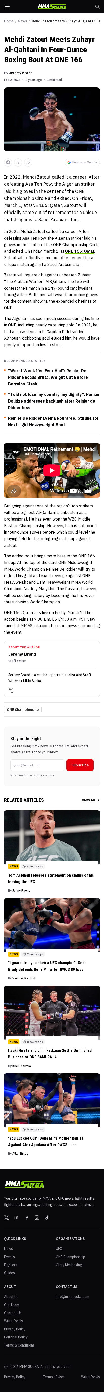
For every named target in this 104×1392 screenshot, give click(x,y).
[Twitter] (10, 690)
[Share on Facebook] (8, 162)
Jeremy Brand (21, 72)
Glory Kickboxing (69, 1265)
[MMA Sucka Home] (52, 6)
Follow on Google (84, 162)
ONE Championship (70, 244)
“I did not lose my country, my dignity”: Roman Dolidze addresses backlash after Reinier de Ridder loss (53, 401)
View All (88, 800)
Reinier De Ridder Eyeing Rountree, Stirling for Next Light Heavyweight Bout (53, 421)
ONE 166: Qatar (79, 251)
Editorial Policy (16, 1337)
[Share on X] (18, 162)
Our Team (11, 1305)
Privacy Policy (14, 1329)
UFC (59, 1248)
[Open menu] (7, 7)
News (22, 21)
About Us (11, 1296)
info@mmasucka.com (72, 1296)
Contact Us (13, 1313)
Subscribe (80, 765)
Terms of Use (53, 1377)
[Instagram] (36, 1217)
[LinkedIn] (16, 1217)
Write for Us (13, 1321)
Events (9, 1257)
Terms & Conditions (19, 1345)
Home (9, 21)
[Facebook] (26, 1217)
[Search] (97, 6)
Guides (9, 1273)
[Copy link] (28, 162)
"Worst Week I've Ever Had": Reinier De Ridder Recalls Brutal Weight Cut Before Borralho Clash (48, 377)
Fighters (10, 1265)
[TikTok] (46, 1217)
